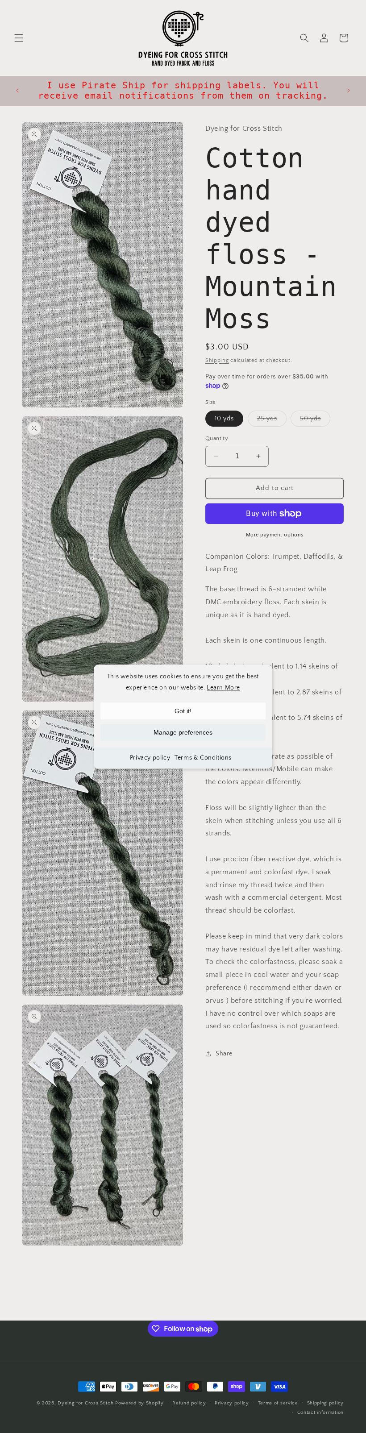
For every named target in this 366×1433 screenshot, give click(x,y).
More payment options (275, 535)
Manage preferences (183, 732)
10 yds (224, 418)
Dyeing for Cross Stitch (85, 1403)
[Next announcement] (348, 90)
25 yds (272, 421)
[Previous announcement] (17, 90)
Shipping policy (325, 1403)
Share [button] (224, 1053)
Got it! (183, 710)
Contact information (320, 1412)
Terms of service (278, 1403)
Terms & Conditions (203, 757)
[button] (19, 38)
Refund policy (189, 1403)
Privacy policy (150, 757)
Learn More (223, 687)
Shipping (217, 360)
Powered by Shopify (139, 1403)
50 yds (315, 421)
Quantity (216, 438)
